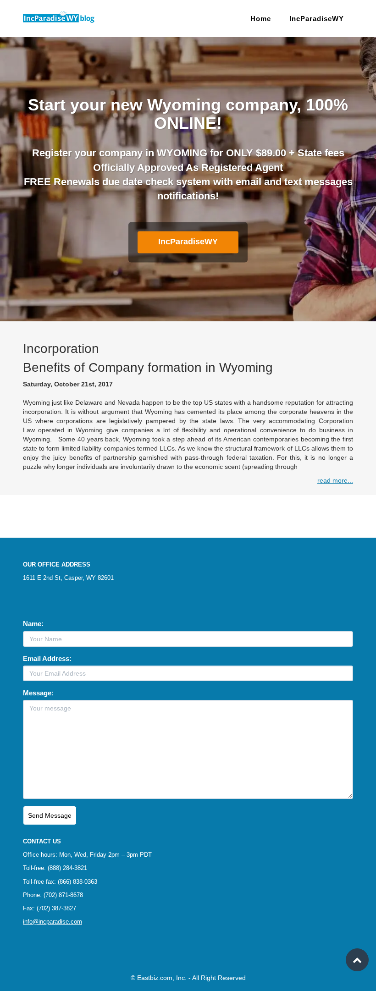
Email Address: (47, 658)
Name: (33, 624)
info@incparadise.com (52, 921)
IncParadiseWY (316, 18)
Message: (38, 693)
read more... (335, 480)
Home (260, 18)
